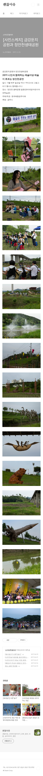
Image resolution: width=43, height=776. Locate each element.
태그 (12, 13)
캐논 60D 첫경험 (11, 666)
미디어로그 (23, 13)
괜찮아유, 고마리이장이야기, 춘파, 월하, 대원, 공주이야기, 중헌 (16, 735)
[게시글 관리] (14, 640)
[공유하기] (11, 640)
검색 (33, 4)
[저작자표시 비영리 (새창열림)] (29, 640)
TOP (38, 768)
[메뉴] (38, 4)
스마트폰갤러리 (10, 650)
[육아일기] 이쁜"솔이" (13, 654)
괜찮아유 (9, 4)
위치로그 (36, 13)
